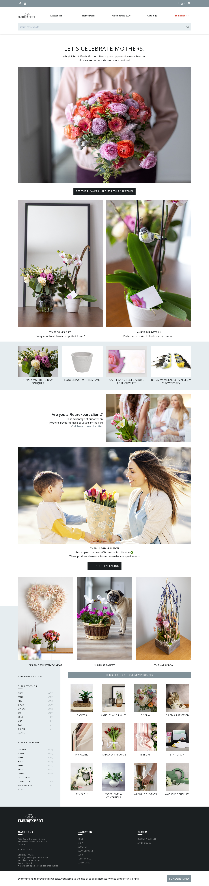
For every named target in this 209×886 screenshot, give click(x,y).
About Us (83, 847)
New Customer (85, 851)
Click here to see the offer (87, 426)
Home (80, 839)
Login (181, 3)
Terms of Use (84, 858)
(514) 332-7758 (25, 849)
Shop (80, 843)
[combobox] (104, 26)
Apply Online (144, 843)
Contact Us (84, 862)
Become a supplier (147, 839)
